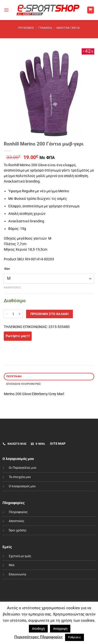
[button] (6, 10)
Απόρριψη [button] (60, 628)
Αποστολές (16, 521)
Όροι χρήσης (17, 530)
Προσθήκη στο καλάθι (49, 314)
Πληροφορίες (18, 512)
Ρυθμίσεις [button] (74, 637)
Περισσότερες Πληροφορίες (38, 637)
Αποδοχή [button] (38, 628)
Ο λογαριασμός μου (22, 486)
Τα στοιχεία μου (20, 477)
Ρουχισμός (26, 28)
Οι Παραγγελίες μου (22, 467)
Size (7, 268)
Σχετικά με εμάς (20, 556)
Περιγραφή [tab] (14, 376)
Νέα (11, 565)
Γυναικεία (45, 28)
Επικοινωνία (17, 574)
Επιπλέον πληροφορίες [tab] (23, 384)
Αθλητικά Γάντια (68, 28)
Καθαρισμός (12, 287)
